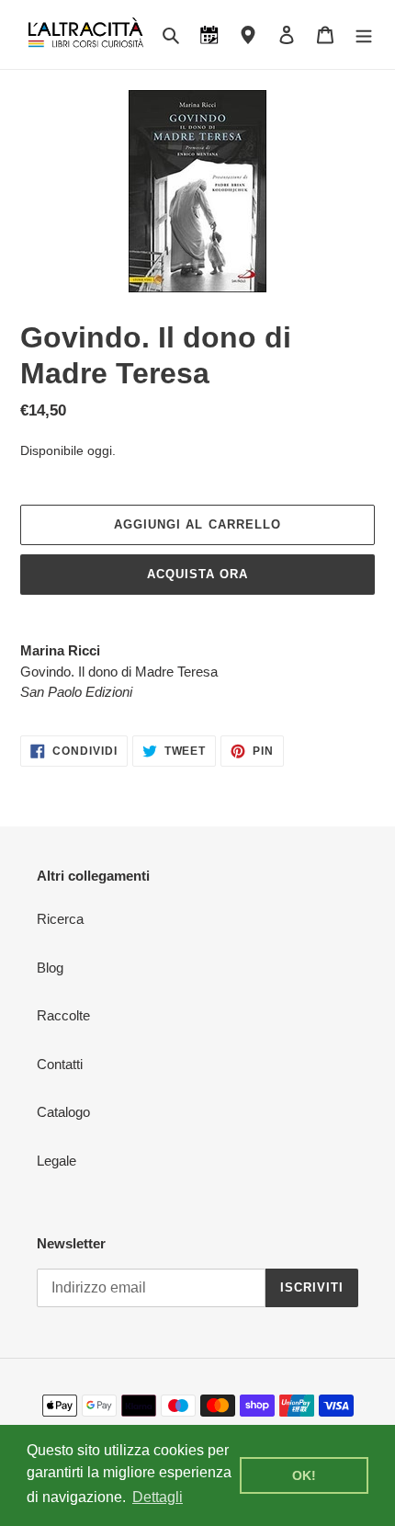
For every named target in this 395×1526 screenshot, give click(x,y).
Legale (56, 1160)
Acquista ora (197, 574)
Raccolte (63, 1015)
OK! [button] (304, 1475)
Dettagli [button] (157, 1497)
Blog (50, 967)
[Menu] (363, 34)
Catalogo (63, 1112)
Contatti (60, 1064)
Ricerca (60, 919)
